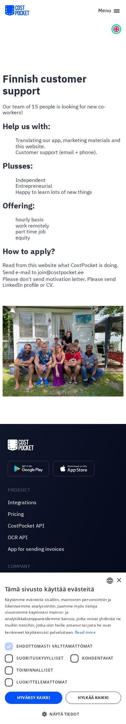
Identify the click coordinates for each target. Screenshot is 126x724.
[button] (63, 714)
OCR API (17, 537)
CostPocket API (26, 525)
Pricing (16, 514)
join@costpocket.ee (61, 272)
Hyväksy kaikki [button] (33, 697)
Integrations (22, 502)
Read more (85, 632)
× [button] (118, 580)
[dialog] (63, 648)
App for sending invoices (36, 549)
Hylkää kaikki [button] (93, 697)
